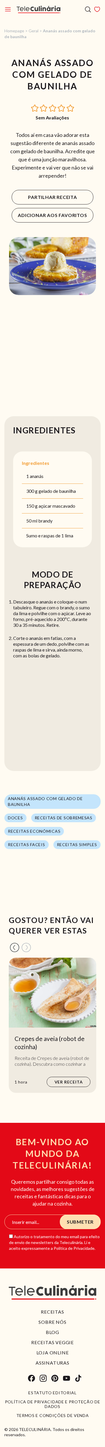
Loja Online (52, 1352)
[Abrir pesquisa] (88, 9)
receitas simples (77, 844)
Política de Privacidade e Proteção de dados (52, 1404)
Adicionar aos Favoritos (52, 215)
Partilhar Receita (52, 197)
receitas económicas (34, 831)
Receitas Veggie (52, 1342)
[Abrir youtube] (66, 1378)
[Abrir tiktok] (78, 1378)
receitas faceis (26, 844)
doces (15, 817)
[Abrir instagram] (43, 1378)
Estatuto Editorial (52, 1392)
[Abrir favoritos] (97, 9)
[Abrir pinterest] (54, 1378)
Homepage (14, 30)
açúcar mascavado (56, 506)
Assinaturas (52, 1362)
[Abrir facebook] (31, 1378)
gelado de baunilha (57, 491)
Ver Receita (69, 1081)
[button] (35, 107)
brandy (45, 520)
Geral (33, 30)
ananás (36, 476)
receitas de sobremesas (63, 817)
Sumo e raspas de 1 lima (49, 535)
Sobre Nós (52, 1322)
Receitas (52, 1311)
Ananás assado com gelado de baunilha (45, 801)
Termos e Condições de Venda (52, 1415)
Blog (52, 1332)
